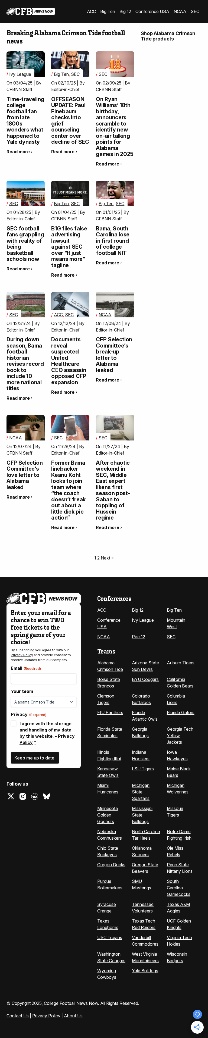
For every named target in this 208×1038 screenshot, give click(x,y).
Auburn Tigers (180, 662)
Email (26, 668)
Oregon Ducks (111, 864)
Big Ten (107, 11)
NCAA (180, 11)
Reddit (34, 796)
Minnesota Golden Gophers (107, 815)
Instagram (22, 796)
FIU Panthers (110, 712)
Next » (107, 558)
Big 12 (125, 11)
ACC (91, 11)
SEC (195, 11)
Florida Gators (180, 712)
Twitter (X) (10, 796)
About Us (73, 1015)
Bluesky (46, 796)
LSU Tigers (143, 768)
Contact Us (17, 1015)
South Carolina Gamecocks (178, 887)
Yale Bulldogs (145, 970)
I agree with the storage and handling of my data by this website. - (47, 733)
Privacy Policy (22, 655)
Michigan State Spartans (141, 792)
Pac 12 (138, 636)
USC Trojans (109, 937)
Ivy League (20, 74)
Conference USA (152, 11)
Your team (22, 691)
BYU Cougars (145, 679)
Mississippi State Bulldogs (142, 815)
